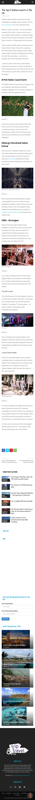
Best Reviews (4, 496)
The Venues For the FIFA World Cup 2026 (21, 486)
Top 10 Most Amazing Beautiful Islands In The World (16, 722)
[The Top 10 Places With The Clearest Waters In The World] (17, 697)
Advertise (17, 795)
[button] (32, 2)
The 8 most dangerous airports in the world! (14, 665)
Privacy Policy (16, 793)
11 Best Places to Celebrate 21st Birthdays (14, 645)
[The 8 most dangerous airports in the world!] (17, 658)
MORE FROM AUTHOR (10, 472)
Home (3, 793)
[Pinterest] (11, 450)
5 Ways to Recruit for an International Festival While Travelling (19, 520)
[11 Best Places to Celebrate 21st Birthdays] (17, 639)
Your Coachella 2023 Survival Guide (21, 501)
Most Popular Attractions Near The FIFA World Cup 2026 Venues (21, 478)
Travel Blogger (6, 647)
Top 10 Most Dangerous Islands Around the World (9, 461)
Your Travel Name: (7, 603)
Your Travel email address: (10, 611)
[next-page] (5, 526)
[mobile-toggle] (3, 2)
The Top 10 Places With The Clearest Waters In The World (16, 702)
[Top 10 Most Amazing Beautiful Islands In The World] (17, 716)
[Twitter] (7, 450)
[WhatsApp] (15, 450)
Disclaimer (8, 793)
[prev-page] (3, 526)
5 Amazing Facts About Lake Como (12, 684)
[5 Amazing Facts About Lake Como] (17, 678)
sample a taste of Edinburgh (11, 212)
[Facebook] (3, 450)
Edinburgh (11, 159)
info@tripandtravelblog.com (21, 775)
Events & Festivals (4, 480)
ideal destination (7, 25)
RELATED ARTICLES (9, 468)
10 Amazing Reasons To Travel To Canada (26, 461)
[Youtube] (24, 787)
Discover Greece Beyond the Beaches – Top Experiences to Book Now (22, 494)
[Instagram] (15, 787)
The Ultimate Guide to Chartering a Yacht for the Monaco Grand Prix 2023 (22, 511)
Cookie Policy (24, 793)
